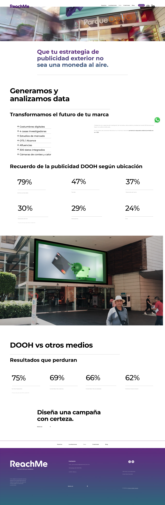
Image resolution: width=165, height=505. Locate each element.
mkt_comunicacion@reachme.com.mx (79, 464)
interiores (20, 483)
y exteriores (13, 485)
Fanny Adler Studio (133, 488)
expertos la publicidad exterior (18, 480)
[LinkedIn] (153, 6)
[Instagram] (148, 6)
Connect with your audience (25, 469)
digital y (12, 482)
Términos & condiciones (129, 471)
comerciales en (14, 483)
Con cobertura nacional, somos (18, 479)
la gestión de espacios (20, 482)
